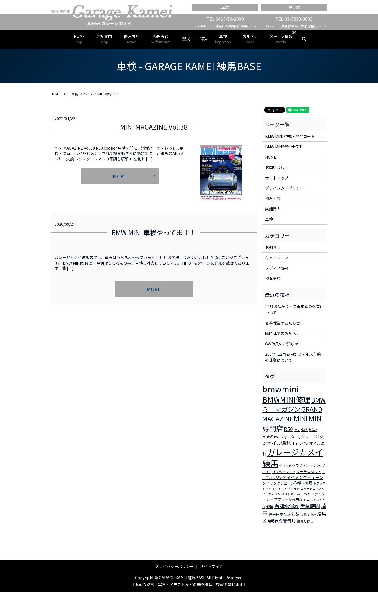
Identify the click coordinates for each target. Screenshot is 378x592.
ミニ (307, 500)
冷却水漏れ (286, 505)
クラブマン (300, 465)
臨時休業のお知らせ (282, 333)
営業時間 (310, 505)
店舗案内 (104, 39)
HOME (79, 39)
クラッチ (285, 465)
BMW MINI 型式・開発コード (290, 136)
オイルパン (299, 443)
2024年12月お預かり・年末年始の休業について (293, 357)
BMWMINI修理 (286, 399)
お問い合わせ (276, 167)
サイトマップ (276, 178)
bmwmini (280, 388)
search (307, 39)
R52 (297, 429)
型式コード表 (193, 39)
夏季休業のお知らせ (282, 323)
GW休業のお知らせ (281, 344)
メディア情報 (281, 39)
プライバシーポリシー (284, 188)
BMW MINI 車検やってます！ (154, 232)
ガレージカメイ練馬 (292, 457)
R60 (276, 437)
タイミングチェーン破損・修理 (287, 483)
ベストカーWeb (292, 494)
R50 (288, 428)
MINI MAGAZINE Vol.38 (153, 127)
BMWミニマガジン (294, 404)
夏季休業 (276, 514)
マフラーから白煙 (288, 499)
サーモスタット (308, 471)
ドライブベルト (289, 488)
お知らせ (250, 39)
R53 (304, 429)
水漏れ (304, 514)
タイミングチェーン (304, 477)
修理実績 (160, 39)
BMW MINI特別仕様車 (283, 146)
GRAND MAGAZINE (292, 413)
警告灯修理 (305, 521)
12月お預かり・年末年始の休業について (294, 309)
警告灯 (289, 520)
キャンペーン (276, 257)
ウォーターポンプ (294, 436)
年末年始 (291, 514)
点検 (313, 514)
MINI (301, 418)
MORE (120, 176)
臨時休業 (275, 521)
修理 (269, 506)
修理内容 (131, 39)
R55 (313, 429)
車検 (223, 39)
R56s (267, 436)
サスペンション (283, 471)
